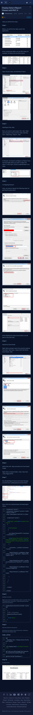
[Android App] (22, 694)
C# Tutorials (10, 700)
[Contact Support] (29, 694)
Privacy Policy (18, 698)
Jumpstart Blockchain (11, 706)
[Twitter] (7, 694)
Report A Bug (27, 700)
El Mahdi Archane (8, 13)
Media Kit (27, 698)
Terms (23, 698)
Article (28, 17)
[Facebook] (4, 694)
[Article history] (14, 13)
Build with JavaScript (22, 706)
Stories (19, 702)
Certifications (8, 702)
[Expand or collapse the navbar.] (2, 2)
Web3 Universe (15, 704)
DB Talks (29, 702)
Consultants (17, 700)
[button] (30, 2)
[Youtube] (14, 694)
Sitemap (15, 702)
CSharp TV (23, 702)
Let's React (8, 704)
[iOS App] (25, 694)
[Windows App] (18, 694)
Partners (5, 700)
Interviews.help (23, 704)
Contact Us (11, 698)
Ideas (21, 700)
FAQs (3, 702)
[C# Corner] (6, 2)
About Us (6, 698)
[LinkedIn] (11, 694)
